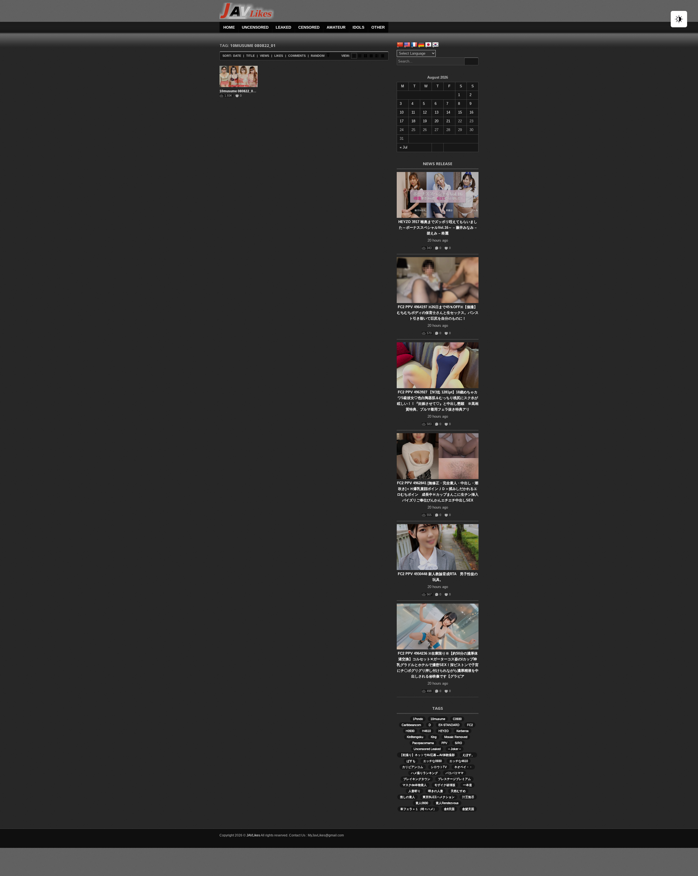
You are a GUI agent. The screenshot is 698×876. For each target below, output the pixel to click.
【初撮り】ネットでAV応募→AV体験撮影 (427, 754)
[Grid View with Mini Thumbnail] (354, 56)
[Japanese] (428, 44)
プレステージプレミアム (454, 778)
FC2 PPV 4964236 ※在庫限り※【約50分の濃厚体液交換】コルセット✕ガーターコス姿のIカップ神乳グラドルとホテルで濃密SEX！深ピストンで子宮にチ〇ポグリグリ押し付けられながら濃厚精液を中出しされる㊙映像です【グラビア (438, 664)
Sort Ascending (328, 56)
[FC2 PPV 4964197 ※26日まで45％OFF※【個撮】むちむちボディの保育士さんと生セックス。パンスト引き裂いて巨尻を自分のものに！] (437, 280)
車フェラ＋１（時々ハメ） (418, 808)
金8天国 (449, 808)
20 (436, 121)
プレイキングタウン (416, 778)
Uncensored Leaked (427, 748)
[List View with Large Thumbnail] (383, 56)
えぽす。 (468, 754)
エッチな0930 (432, 760)
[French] (414, 44)
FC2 (470, 724)
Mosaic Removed (455, 736)
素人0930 (422, 802)
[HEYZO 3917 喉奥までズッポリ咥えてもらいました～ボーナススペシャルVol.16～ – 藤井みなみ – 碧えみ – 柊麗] (437, 195)
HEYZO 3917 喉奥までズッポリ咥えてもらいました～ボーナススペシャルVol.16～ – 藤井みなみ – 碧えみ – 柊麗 (437, 227)
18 (413, 121)
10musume (438, 718)
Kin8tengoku (415, 736)
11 (413, 112)
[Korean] (435, 44)
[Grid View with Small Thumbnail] (360, 56)
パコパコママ (455, 772)
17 (402, 121)
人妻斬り (414, 790)
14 (448, 112)
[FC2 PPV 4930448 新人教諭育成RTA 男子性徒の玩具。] (437, 547)
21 (448, 121)
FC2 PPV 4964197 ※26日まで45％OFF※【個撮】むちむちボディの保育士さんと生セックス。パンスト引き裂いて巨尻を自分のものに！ (438, 312)
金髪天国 (468, 808)
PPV (444, 742)
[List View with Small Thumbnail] (371, 56)
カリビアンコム (412, 766)
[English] (407, 44)
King (434, 736)
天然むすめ (458, 790)
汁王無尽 (468, 796)
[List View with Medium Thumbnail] (377, 56)
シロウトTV (439, 766)
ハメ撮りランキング (424, 772)
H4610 (426, 730)
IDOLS (358, 27)
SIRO (458, 742)
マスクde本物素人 (414, 784)
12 (425, 112)
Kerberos (462, 730)
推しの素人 (407, 796)
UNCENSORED (255, 27)
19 (425, 121)
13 (436, 112)
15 (460, 112)
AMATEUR (336, 27)
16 (471, 112)
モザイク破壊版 (444, 784)
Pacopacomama (423, 742)
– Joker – (454, 748)
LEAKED (283, 27)
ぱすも (411, 760)
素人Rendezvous (447, 802)
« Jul (403, 147)
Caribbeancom (411, 724)
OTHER (378, 27)
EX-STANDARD (448, 724)
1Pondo (418, 718)
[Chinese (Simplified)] (400, 44)
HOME (229, 27)
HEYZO (443, 730)
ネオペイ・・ (463, 766)
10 (402, 112)
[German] (421, 44)
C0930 (457, 718)
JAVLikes (253, 835)
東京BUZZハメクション (439, 796)
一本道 (467, 784)
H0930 (410, 730)
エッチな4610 (458, 760)
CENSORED (309, 27)
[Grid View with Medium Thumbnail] (365, 56)
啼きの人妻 (435, 790)
